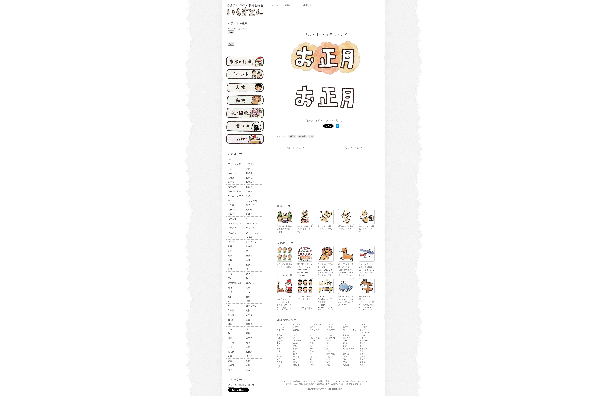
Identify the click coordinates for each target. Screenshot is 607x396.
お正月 (231, 182)
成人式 (231, 319)
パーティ (250, 219)
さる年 (231, 205)
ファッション (252, 232)
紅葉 (248, 287)
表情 (230, 347)
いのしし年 (251, 159)
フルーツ (232, 237)
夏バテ (231, 255)
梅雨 (248, 342)
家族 (248, 260)
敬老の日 (250, 283)
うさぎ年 (250, 164)
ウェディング (234, 164)
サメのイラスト (365, 264)
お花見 (249, 173)
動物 (248, 333)
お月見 (231, 177)
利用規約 (310, 384)
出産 (248, 301)
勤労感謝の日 (234, 283)
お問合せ (306, 5)
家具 (230, 260)
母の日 (249, 356)
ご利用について (290, 5)
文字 (230, 356)
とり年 (249, 214)
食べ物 (231, 315)
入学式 (249, 338)
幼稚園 (231, 365)
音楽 (230, 251)
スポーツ (232, 209)
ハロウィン (251, 223)
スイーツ (250, 205)
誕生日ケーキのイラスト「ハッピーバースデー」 (304, 267)
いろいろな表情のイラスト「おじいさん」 (284, 267)
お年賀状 (232, 187)
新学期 (249, 315)
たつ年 (249, 209)
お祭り (249, 177)
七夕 (230, 296)
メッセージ (251, 241)
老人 (248, 370)
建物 (230, 287)
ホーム (275, 5)
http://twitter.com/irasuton (238, 387)
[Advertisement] (326, 18)
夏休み (249, 255)
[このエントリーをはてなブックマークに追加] (337, 127)
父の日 (231, 351)
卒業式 (249, 324)
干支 (230, 278)
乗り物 (231, 310)
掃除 (230, 324)
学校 (230, 274)
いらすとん (322, 389)
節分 (248, 319)
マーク (231, 241)
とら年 (231, 214)
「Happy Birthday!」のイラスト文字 (325, 299)
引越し (231, 246)
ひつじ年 (250, 228)
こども (249, 196)
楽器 (248, 274)
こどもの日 (251, 200)
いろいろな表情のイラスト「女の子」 (304, 299)
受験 (248, 296)
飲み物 (249, 246)
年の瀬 (231, 342)
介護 (230, 269)
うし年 (231, 168)
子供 (230, 292)
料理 (230, 370)
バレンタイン (234, 223)
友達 (248, 361)
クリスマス (251, 191)
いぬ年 (231, 159)
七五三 (249, 292)
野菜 (230, 361)
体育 (230, 328)
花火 (248, 264)
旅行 (248, 365)
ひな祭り (232, 232)
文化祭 (249, 351)
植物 (248, 310)
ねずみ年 (232, 219)
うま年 (249, 168)
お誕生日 (250, 182)
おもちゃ (232, 173)
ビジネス (232, 228)
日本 (230, 338)
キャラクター (234, 191)
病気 (248, 347)
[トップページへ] (245, 16)
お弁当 (249, 187)
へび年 (249, 237)
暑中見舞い (251, 306)
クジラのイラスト (345, 296)
